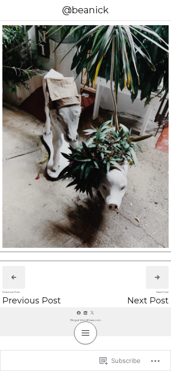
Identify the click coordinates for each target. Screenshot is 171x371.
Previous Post (31, 300)
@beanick (85, 10)
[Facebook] (78, 312)
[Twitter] (92, 312)
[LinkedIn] (85, 312)
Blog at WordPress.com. (85, 320)
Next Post (148, 300)
